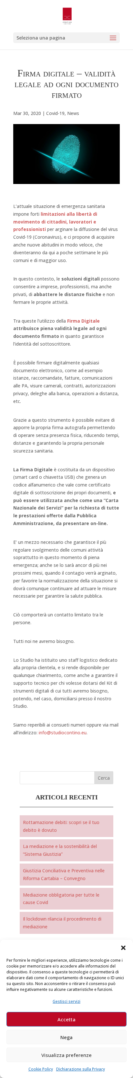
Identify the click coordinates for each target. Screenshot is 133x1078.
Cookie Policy (40, 1069)
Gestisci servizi (66, 1001)
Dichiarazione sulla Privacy (80, 1069)
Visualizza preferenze (66, 1055)
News (73, 113)
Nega (66, 1037)
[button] (123, 948)
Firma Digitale (83, 321)
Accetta (66, 1019)
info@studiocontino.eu (63, 732)
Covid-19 (55, 113)
